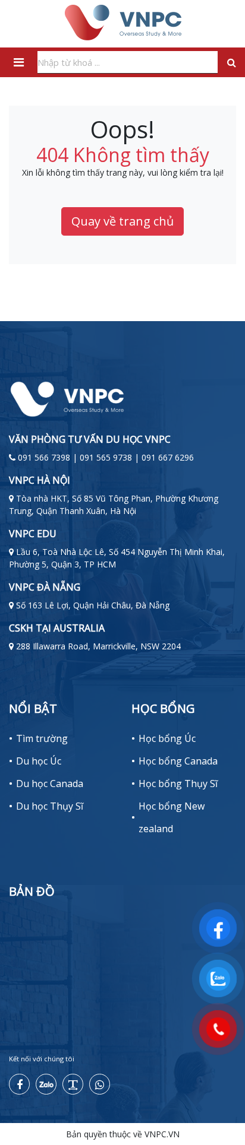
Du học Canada (49, 783)
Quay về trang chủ (122, 221)
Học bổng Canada (178, 760)
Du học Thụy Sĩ (49, 806)
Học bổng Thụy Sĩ (178, 783)
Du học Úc (38, 760)
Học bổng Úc (167, 738)
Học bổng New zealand (172, 817)
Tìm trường (42, 738)
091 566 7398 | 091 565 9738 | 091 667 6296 (106, 457)
